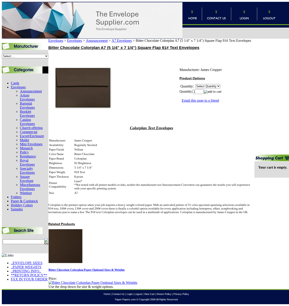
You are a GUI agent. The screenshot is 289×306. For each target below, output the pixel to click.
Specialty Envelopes (27, 170)
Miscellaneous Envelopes (30, 187)
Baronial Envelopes (27, 105)
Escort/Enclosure (32, 136)
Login (130, 294)
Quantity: (186, 91)
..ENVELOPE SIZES (26, 263)
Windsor (26, 193)
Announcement (31, 91)
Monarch (26, 148)
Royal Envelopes (27, 162)
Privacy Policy (181, 294)
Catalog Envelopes (27, 122)
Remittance (28, 156)
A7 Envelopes (122, 40)
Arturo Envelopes (27, 97)
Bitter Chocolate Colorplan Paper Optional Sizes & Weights (87, 269)
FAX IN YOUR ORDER (29, 279)
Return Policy (164, 294)
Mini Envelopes (31, 144)
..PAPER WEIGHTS (26, 267)
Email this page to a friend (200, 100)
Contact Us (118, 294)
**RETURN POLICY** (29, 275)
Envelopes (18, 87)
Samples (17, 209)
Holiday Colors (22, 205)
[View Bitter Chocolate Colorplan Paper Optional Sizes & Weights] (93, 283)
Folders (16, 197)
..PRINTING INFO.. (26, 271)
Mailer (24, 140)
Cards (15, 83)
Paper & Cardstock (24, 201)
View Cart (149, 294)
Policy (24, 152)
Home (107, 294)
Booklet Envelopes (27, 114)
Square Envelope (26, 179)
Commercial (28, 132)
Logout (138, 294)
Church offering (31, 128)
